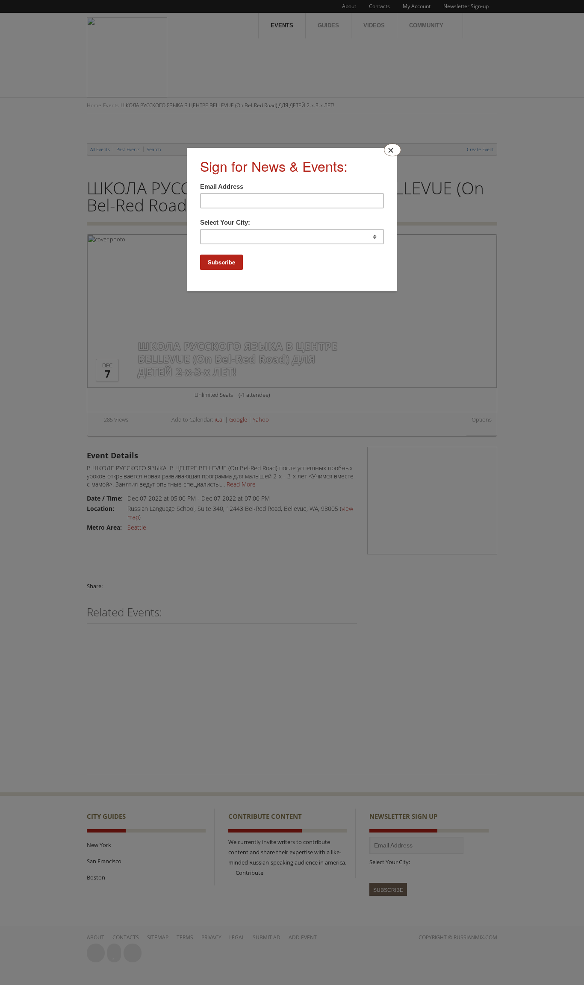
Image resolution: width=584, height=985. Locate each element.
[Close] (392, 150)
